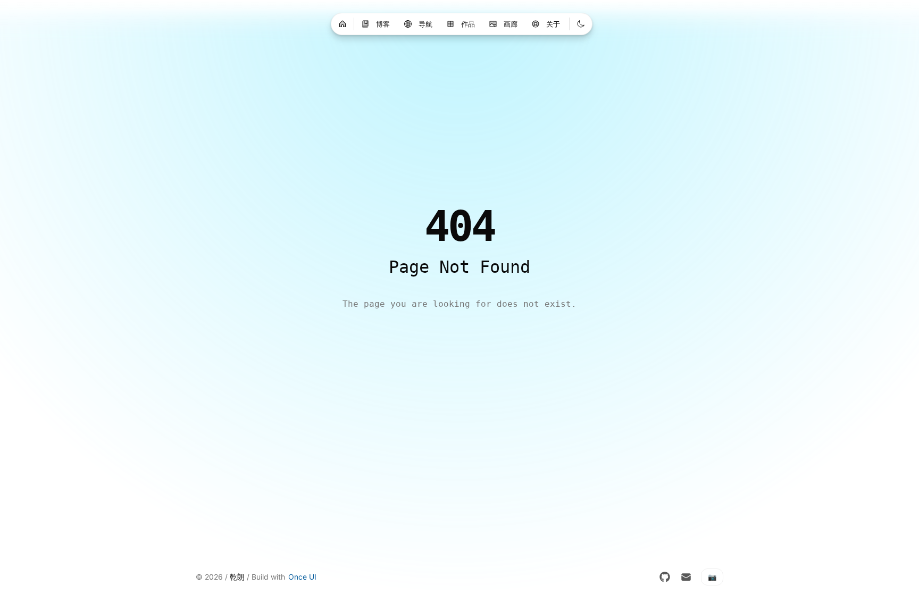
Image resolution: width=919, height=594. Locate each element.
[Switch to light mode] (581, 23)
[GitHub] (664, 577)
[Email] (686, 577)
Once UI (302, 576)
